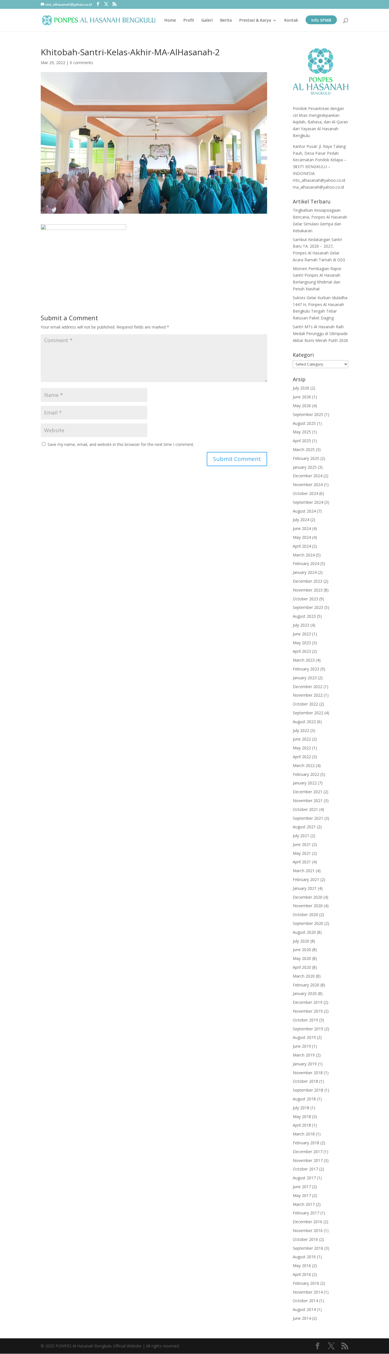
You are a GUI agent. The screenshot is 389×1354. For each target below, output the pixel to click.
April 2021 (302, 861)
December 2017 (307, 1151)
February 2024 (306, 563)
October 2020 (305, 914)
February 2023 (306, 669)
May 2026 (302, 405)
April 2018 (302, 1125)
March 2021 (304, 870)
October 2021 (305, 809)
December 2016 (307, 1221)
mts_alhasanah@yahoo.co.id (319, 180)
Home (170, 20)
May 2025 (302, 432)
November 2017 (308, 1160)
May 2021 (302, 853)
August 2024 (304, 511)
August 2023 (304, 616)
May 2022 (302, 748)
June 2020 (302, 949)
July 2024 (301, 519)
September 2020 (308, 923)
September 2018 (308, 1090)
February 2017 (306, 1213)
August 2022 (304, 721)
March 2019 (304, 1055)
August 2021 (304, 826)
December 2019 (307, 1002)
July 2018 (301, 1107)
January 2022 (305, 783)
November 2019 (308, 1011)
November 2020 (308, 905)
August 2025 (304, 423)
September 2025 (308, 414)
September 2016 (308, 1248)
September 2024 (308, 502)
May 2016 (302, 1265)
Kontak (291, 20)
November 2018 (308, 1072)
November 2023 (308, 590)
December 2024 (307, 475)
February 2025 (306, 458)
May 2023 (302, 642)
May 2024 (302, 537)
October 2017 (305, 1169)
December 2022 (307, 686)
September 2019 (308, 1028)
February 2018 (306, 1142)
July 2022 (301, 730)
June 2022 (302, 739)
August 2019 (304, 1037)
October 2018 (305, 1081)
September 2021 (308, 818)
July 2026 (301, 388)
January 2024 (305, 572)
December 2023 (307, 581)
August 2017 (304, 1177)
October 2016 (305, 1239)
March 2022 (304, 765)
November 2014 (308, 1292)
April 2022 (302, 756)
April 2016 (302, 1274)
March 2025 (304, 449)
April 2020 (302, 967)
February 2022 (306, 774)
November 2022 (308, 695)
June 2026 (302, 396)
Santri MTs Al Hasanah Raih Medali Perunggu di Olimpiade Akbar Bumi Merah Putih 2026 (320, 333)
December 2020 (307, 897)
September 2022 (308, 712)
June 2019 (302, 1046)
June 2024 (302, 528)
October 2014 (305, 1300)
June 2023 (302, 634)
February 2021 (306, 879)
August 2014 (304, 1309)
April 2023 (302, 651)
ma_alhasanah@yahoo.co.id (318, 187)
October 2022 (305, 704)
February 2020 (306, 985)
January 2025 (305, 467)
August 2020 (304, 932)
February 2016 (306, 1283)
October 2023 (305, 598)
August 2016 (304, 1256)
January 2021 (305, 888)
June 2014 (302, 1318)
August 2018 (304, 1099)
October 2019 (305, 1020)
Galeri (207, 20)
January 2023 (305, 677)
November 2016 (308, 1230)
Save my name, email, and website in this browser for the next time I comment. (121, 444)
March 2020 (304, 976)
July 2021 (301, 835)
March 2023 (304, 660)
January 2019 (305, 1064)
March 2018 (304, 1134)
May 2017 (302, 1195)
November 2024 (308, 484)
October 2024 (305, 493)
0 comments (81, 62)
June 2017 (302, 1186)
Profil (188, 20)
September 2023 (308, 607)
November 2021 (308, 800)
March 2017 (304, 1204)
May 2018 (302, 1116)
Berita (226, 20)
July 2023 (301, 625)
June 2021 (302, 844)
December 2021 (307, 791)
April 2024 (302, 546)
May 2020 (302, 958)
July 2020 (301, 941)
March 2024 (304, 555)
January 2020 (305, 993)
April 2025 (302, 440)
